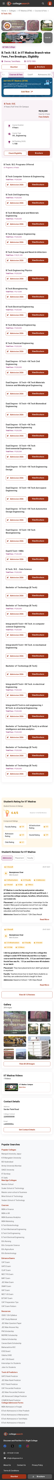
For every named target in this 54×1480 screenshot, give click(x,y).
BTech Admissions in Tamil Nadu (14, 1419)
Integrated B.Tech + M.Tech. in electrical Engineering (25, 685)
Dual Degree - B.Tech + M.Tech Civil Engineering (23, 362)
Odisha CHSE (7, 1355)
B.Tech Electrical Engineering (20, 307)
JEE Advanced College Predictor (14, 1396)
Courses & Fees (16, 75)
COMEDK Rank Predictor (11, 1400)
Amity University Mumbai (11, 1166)
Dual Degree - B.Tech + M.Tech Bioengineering (20, 531)
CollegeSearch (18, 3)
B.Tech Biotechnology (10, 1225)
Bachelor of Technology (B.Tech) (21, 587)
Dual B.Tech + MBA (15, 551)
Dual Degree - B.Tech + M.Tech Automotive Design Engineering (26, 510)
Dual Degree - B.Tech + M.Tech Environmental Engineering (20, 447)
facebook (4, 1446)
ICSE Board (6, 1351)
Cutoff (30, 75)
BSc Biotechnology (9, 1253)
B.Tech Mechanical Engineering (21, 325)
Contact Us (21, 1465)
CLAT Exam (6, 1270)
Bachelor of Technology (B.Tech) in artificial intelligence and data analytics (27, 727)
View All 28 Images (27, 1064)
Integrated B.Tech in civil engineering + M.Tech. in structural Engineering (24, 706)
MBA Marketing (8, 1221)
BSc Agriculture (8, 1249)
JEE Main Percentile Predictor (13, 1392)
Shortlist (14, 67)
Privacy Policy (37, 1465)
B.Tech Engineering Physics (19, 270)
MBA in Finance (8, 1209)
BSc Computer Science (11, 1245)
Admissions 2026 (45, 75)
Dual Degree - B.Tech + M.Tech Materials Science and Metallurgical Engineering (25, 384)
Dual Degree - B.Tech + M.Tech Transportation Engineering (20, 426)
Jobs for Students (9, 1367)
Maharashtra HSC (9, 1347)
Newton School (7, 1184)
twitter (12, 1446)
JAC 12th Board (8, 1359)
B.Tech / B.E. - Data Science (19, 569)
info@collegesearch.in (15, 1458)
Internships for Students (11, 1363)
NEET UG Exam (7, 1294)
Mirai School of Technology (12, 1196)
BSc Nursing (6, 1241)
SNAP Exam (6, 1286)
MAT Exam (6, 1278)
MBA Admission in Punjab (12, 1407)
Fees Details (44, 117)
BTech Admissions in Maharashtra (15, 1415)
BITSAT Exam (7, 1298)
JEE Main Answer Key (10, 1327)
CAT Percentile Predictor (11, 1388)
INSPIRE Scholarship (9, 1335)
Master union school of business (14, 1192)
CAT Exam (6, 1262)
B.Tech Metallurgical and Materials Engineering (22, 214)
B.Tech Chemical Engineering (20, 343)
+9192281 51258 (13, 1453)
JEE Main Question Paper (11, 1323)
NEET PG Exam (7, 1274)
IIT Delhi (5, 1178)
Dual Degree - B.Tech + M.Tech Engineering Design (26, 468)
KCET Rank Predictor (10, 1384)
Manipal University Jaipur (11, 1154)
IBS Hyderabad (7, 1162)
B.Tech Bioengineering (16, 288)
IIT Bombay (6, 1174)
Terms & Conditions (11, 1471)
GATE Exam (6, 1266)
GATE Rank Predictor (10, 1376)
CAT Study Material (9, 1319)
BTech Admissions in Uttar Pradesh (15, 1411)
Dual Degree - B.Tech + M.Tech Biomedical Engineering (26, 405)
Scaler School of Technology (13, 1188)
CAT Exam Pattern (9, 1306)
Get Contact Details (27, 1130)
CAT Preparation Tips (10, 1302)
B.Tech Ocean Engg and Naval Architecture (26, 252)
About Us (7, 1465)
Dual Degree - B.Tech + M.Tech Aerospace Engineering (26, 489)
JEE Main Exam (8, 1282)
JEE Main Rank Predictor (11, 1380)
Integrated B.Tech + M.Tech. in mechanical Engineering (26, 646)
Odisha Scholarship (9, 1339)
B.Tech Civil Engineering (17, 194)
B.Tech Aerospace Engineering (20, 234)
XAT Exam (6, 1290)
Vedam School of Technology (13, 1200)
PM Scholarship (8, 1331)
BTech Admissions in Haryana (13, 1423)
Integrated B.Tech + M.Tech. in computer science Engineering (25, 625)
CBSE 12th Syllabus (9, 1315)
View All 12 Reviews (27, 995)
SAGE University (8, 1170)
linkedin (19, 1446)
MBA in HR (6, 1213)
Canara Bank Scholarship (11, 1343)
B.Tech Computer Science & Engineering (25, 176)
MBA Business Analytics (11, 1217)
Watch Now (22, 1087)
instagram (27, 1446)
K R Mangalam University (11, 1158)
